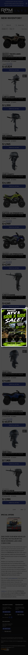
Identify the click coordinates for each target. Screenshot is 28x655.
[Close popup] (26, 308)
